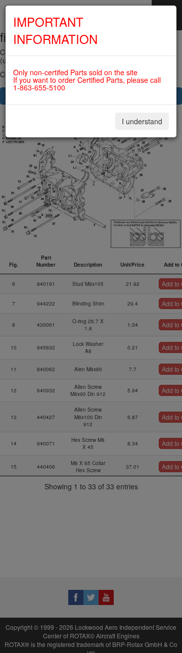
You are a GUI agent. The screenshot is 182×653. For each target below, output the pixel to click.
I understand (142, 121)
